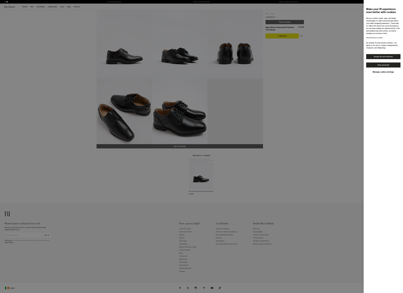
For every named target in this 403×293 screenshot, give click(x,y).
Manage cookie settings (383, 72)
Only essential (383, 65)
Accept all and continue (383, 56)
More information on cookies (374, 37)
